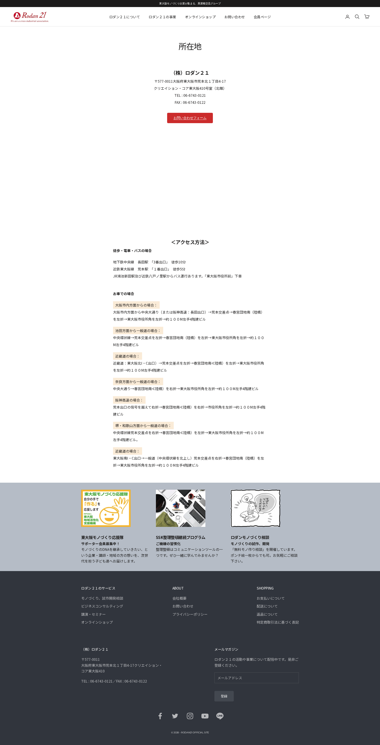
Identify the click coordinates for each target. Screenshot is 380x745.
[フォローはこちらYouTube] (205, 716)
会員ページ (262, 16)
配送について (267, 606)
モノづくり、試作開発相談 (102, 598)
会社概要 (179, 598)
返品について (267, 614)
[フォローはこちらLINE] (220, 716)
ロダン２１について (124, 16)
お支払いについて (271, 598)
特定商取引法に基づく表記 (278, 622)
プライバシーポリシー (190, 614)
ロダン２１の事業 (162, 16)
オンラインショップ (200, 16)
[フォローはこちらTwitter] (175, 716)
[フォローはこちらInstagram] (190, 716)
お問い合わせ (234, 16)
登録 (224, 696)
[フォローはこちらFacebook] (160, 716)
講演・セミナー (93, 614)
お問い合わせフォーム (190, 118)
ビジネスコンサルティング (102, 606)
